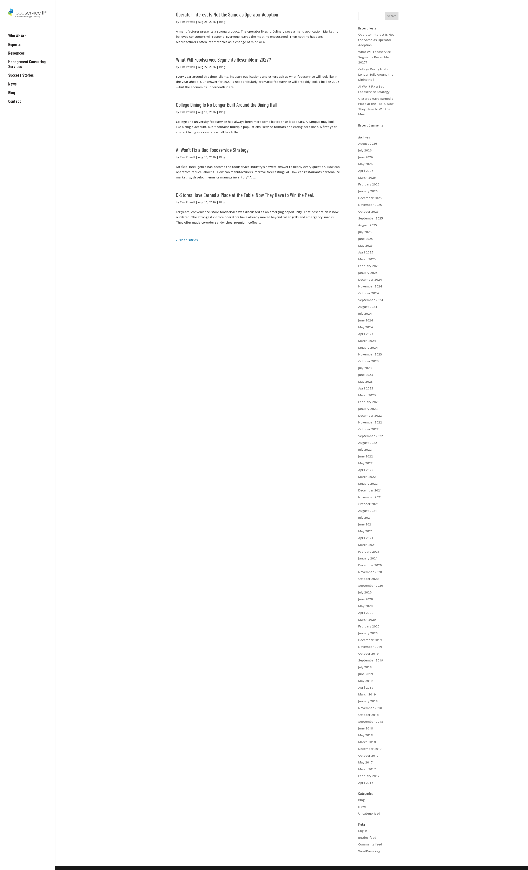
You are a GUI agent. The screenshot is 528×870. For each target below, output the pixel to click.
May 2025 (365, 245)
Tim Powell (187, 22)
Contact (14, 101)
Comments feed (370, 844)
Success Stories (21, 75)
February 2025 (369, 266)
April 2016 (365, 783)
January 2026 (368, 191)
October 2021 (368, 504)
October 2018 (368, 715)
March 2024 (367, 341)
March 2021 (367, 545)
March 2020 (367, 619)
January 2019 (368, 701)
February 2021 (369, 551)
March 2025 (367, 259)
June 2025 (365, 239)
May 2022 (365, 463)
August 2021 (367, 511)
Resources (16, 52)
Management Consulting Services (27, 64)
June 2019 (365, 674)
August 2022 (367, 443)
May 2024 (365, 327)
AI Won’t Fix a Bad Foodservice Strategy (212, 150)
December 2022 (370, 415)
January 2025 (368, 273)
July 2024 (365, 313)
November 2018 (370, 708)
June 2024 (365, 320)
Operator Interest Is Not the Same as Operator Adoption (227, 14)
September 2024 (370, 300)
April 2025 (365, 252)
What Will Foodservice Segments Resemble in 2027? (223, 59)
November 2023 (370, 354)
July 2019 (365, 667)
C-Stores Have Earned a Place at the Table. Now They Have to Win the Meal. (245, 195)
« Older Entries (187, 240)
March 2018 (367, 742)
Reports (14, 44)
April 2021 (365, 538)
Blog (11, 92)
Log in (362, 831)
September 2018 (370, 721)
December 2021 (370, 490)
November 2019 (370, 647)
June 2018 (365, 728)
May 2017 (365, 762)
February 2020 (369, 626)
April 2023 (365, 388)
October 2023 (368, 361)
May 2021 (365, 531)
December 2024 (370, 279)
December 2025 (370, 198)
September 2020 (370, 585)
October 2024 (368, 293)
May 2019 (365, 681)
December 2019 (370, 640)
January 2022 (368, 483)
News (12, 83)
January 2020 (368, 633)
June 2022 (365, 456)
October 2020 (368, 579)
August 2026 (367, 143)
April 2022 (365, 470)
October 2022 (368, 429)
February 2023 (369, 402)
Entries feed (367, 837)
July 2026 (365, 150)
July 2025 (365, 232)
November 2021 (370, 497)
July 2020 (365, 592)
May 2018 (365, 735)
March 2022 (367, 477)
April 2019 (365, 687)
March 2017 (367, 769)
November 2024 (370, 286)
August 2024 (367, 307)
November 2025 (370, 205)
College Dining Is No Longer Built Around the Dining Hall (226, 104)
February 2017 (369, 776)
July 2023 (365, 368)
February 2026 (369, 184)
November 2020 (370, 572)
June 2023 (365, 375)
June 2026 (365, 157)
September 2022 (370, 436)
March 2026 (367, 177)
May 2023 (365, 381)
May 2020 (365, 606)
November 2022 (370, 422)
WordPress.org (369, 851)
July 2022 (365, 449)
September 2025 (370, 218)
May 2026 (365, 164)
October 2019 (368, 653)
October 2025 (368, 211)
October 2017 (368, 755)
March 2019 (367, 694)
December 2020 (370, 565)
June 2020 (365, 599)
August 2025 (367, 225)
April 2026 (365, 171)
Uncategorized (369, 813)
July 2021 (365, 517)
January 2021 (368, 558)
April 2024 (365, 334)
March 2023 (367, 395)
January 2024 (368, 347)
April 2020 (365, 613)
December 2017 (370, 749)
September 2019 (370, 660)
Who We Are (17, 35)
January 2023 (368, 409)
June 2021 (365, 524)
